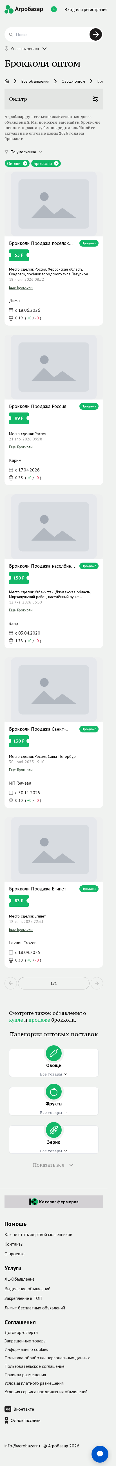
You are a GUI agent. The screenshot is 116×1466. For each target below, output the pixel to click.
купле (16, 1020)
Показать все (48, 1165)
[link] (54, 249)
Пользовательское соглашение (34, 1366)
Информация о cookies (26, 1349)
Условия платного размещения (34, 1383)
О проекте (14, 1253)
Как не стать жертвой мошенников (38, 1234)
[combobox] (30, 151)
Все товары (51, 1074)
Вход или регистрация (85, 9)
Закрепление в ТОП (23, 1298)
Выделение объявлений (27, 1288)
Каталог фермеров (59, 1201)
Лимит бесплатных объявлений (35, 1308)
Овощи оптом (73, 81)
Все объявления (35, 81)
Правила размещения (25, 1374)
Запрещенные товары (25, 1341)
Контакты (14, 1244)
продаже (39, 1020)
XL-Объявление (20, 1279)
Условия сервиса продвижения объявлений (46, 1391)
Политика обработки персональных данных (47, 1357)
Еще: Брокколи (21, 287)
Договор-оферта (21, 1332)
